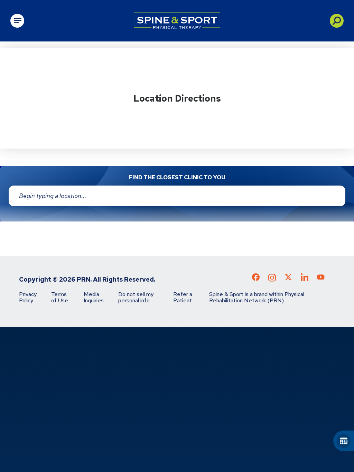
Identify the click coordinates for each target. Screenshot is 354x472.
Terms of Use (59, 297)
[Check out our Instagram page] (272, 279)
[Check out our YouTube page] (321, 278)
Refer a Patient (182, 297)
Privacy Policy (28, 297)
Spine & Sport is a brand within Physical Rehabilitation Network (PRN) (256, 297)
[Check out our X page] (288, 278)
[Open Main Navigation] (17, 21)
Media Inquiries (94, 297)
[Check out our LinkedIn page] (304, 279)
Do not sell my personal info (135, 297)
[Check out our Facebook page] (256, 278)
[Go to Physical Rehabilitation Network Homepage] (177, 20)
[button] (337, 21)
